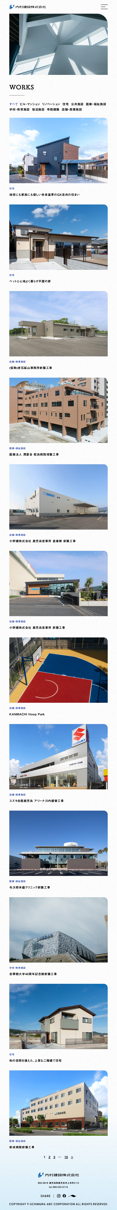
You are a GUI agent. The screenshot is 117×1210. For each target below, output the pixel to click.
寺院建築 (53, 109)
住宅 (65, 104)
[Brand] (72, 1196)
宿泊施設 (38, 109)
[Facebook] (64, 1196)
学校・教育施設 (19, 109)
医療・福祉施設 (96, 104)
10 (66, 1157)
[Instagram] (58, 1196)
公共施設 (77, 104)
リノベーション (51, 104)
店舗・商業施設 (72, 109)
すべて (13, 104)
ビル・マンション (30, 104)
